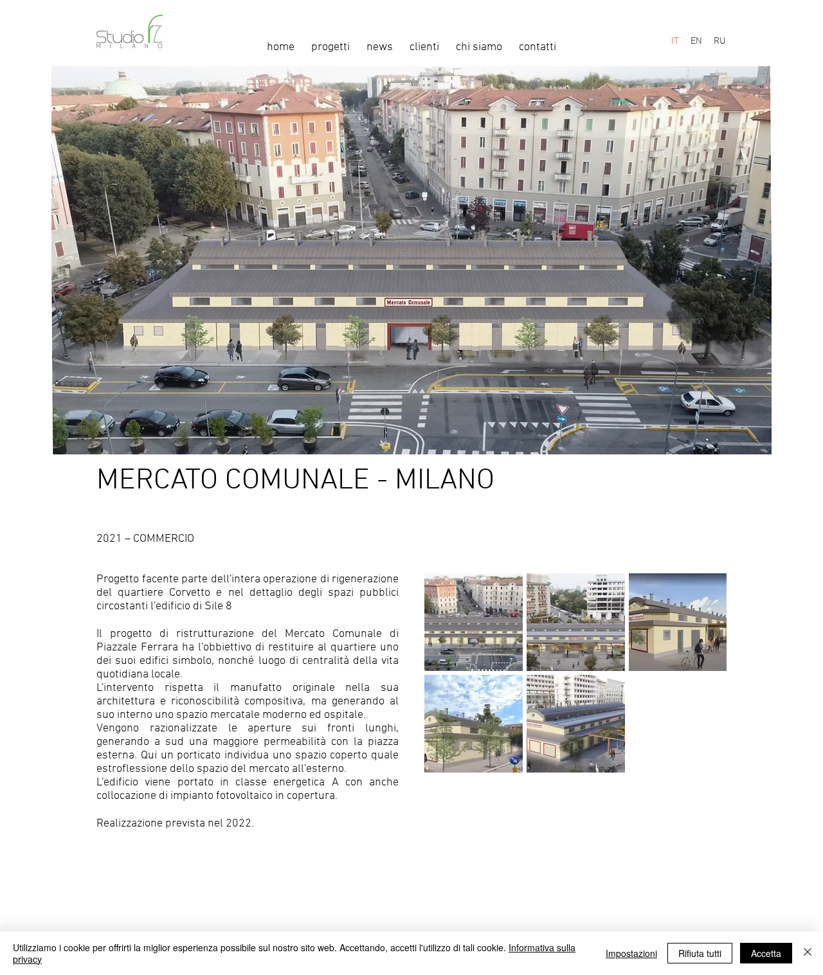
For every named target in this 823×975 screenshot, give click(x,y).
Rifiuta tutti (699, 953)
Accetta (766, 953)
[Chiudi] (807, 953)
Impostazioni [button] (631, 953)
